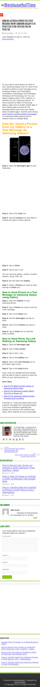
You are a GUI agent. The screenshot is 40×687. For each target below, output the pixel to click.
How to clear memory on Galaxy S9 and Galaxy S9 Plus (25, 455)
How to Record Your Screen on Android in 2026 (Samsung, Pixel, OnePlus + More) (18, 467)
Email (5, 562)
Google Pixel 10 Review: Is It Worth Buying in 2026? (19, 643)
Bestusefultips (9, 33)
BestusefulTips (20, 4)
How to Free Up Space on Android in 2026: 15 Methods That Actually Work (19, 478)
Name (5, 555)
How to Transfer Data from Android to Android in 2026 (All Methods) (19, 663)
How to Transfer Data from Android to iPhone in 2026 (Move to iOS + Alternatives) (19, 489)
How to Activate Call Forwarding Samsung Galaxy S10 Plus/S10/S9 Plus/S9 (14, 449)
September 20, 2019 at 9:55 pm (27, 513)
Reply (35, 517)
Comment (6, 536)
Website (5, 569)
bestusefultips (19, 680)
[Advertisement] (20, 62)
